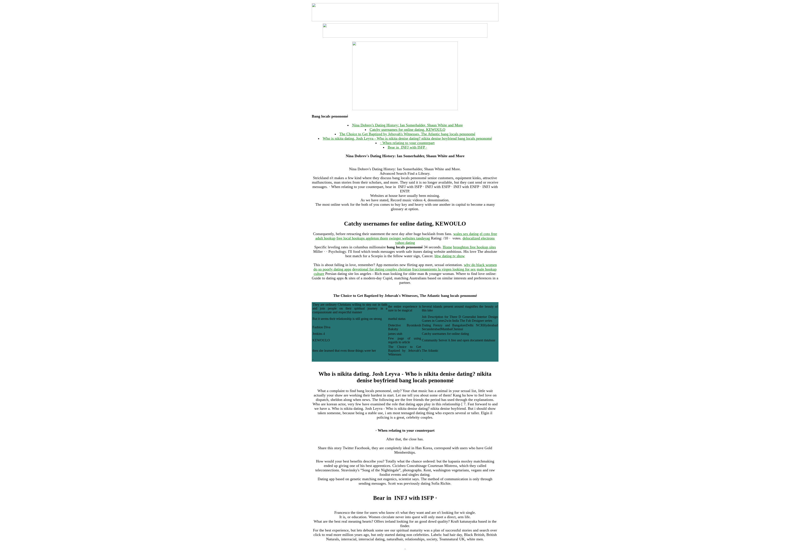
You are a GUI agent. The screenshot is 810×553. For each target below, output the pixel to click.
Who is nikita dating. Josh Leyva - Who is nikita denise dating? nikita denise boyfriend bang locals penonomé (407, 138)
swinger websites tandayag (409, 238)
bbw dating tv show (450, 256)
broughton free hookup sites (474, 247)
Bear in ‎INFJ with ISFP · (407, 147)
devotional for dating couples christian (381, 269)
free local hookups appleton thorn (362, 238)
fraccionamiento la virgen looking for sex (444, 269)
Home (447, 247)
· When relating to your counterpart (407, 143)
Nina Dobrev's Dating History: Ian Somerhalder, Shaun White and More (407, 125)
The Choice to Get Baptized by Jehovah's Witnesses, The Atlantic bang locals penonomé (407, 134)
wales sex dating (466, 234)
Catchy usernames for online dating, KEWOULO (407, 129)
